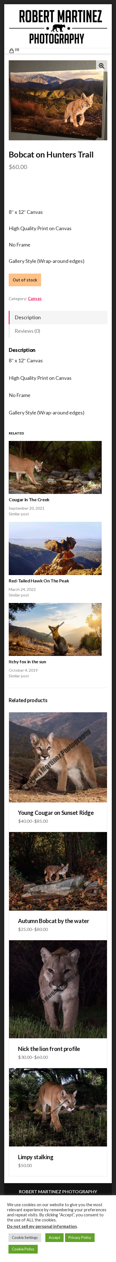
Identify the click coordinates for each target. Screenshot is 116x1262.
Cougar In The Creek (29, 499)
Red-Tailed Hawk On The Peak (39, 580)
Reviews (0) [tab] (27, 331)
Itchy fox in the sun (27, 661)
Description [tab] (28, 317)
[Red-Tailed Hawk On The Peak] (55, 548)
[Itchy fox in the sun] (55, 629)
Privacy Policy (79, 1237)
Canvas (35, 298)
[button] (101, 66)
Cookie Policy (23, 1249)
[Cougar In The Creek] (55, 467)
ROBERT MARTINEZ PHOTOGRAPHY (58, 1191)
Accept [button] (54, 1237)
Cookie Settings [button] (25, 1237)
